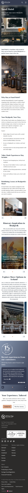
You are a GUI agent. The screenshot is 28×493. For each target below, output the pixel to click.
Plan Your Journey (19, 406)
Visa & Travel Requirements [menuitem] (7, 486)
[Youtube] (8, 441)
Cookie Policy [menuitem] (13, 482)
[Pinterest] (14, 441)
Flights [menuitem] (2, 488)
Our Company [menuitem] (5, 467)
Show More (6, 379)
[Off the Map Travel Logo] (5, 2)
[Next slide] (25, 218)
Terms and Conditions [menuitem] (6, 484)
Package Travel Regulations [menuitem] (8, 472)
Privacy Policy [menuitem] (4, 482)
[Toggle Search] (22, 2)
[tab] (12, 271)
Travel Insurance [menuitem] (19, 486)
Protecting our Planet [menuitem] (6, 469)
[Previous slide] (2, 218)
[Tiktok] (11, 441)
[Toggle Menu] (26, 2)
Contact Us (7, 406)
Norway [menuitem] (3, 458)
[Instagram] (5, 441)
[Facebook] (2, 441)
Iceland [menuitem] (3, 455)
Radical (9, 491)
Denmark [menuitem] (3, 447)
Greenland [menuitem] (4, 453)
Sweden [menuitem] (3, 460)
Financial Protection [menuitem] (6, 474)
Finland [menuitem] (3, 450)
